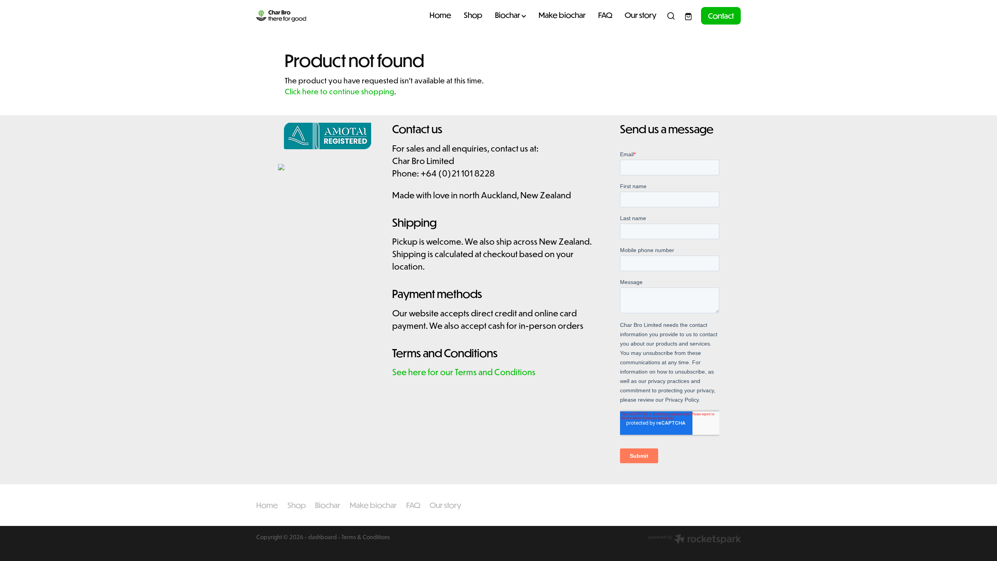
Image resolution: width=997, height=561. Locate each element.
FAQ (605, 15)
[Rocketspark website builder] (694, 540)
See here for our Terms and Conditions (463, 372)
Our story (640, 15)
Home (440, 15)
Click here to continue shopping (339, 91)
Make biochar (562, 15)
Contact (721, 16)
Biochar (508, 15)
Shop (473, 15)
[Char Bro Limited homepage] (304, 16)
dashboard (322, 537)
